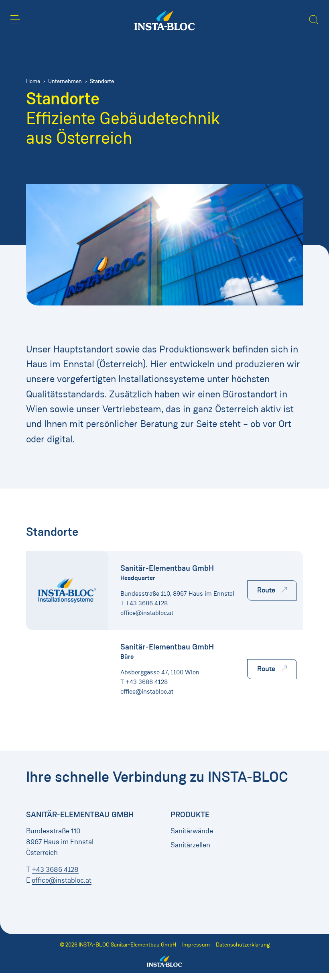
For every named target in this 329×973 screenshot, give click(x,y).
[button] (15, 19)
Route (266, 590)
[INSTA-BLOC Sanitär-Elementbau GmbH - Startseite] (164, 20)
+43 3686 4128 (55, 869)
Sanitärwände (192, 830)
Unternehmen (65, 81)
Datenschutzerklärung (243, 944)
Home (33, 81)
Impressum (196, 944)
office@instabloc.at (146, 613)
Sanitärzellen (190, 845)
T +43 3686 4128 (144, 603)
